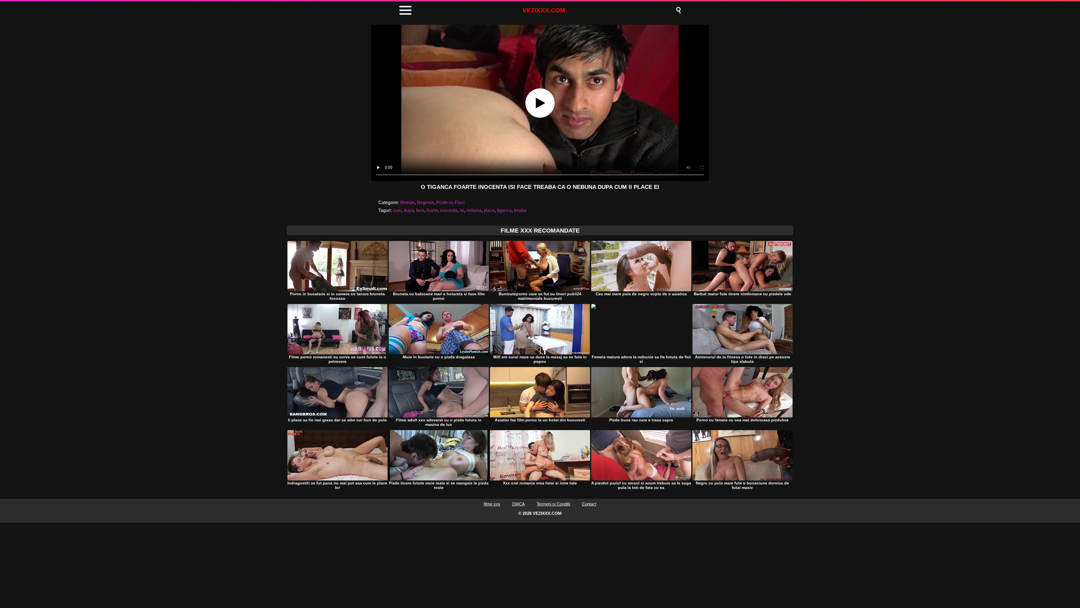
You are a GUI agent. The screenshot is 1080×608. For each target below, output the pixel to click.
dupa (409, 210)
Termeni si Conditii (553, 504)
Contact (589, 504)
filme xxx (492, 504)
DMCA (518, 504)
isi (462, 210)
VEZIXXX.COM (544, 10)
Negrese (425, 202)
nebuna (474, 210)
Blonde (407, 202)
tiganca (504, 210)
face (420, 210)
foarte (432, 210)
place (489, 210)
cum (397, 210)
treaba (520, 210)
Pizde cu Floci (450, 202)
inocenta (448, 210)
